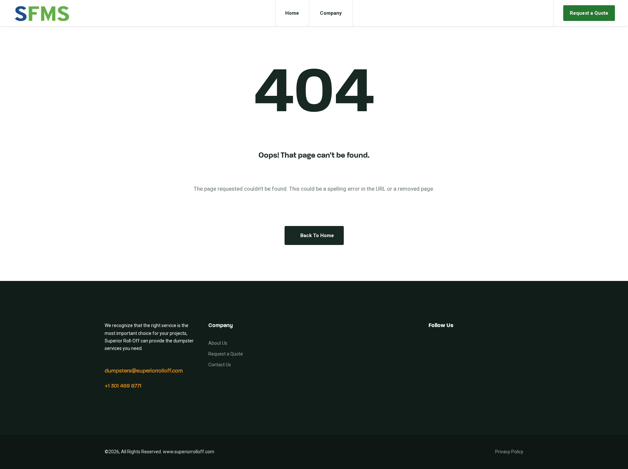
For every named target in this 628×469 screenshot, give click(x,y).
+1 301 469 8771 (123, 386)
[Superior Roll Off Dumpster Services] (42, 13)
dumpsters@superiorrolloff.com (144, 371)
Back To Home (317, 235)
